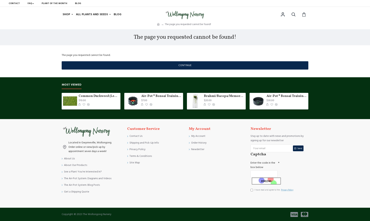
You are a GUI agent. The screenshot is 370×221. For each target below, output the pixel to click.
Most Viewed (72, 85)
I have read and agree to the (273, 189)
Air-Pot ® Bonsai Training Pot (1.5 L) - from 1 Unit (161, 96)
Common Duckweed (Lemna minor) (99, 96)
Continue (185, 65)
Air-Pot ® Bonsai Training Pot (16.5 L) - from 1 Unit (287, 96)
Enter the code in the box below (263, 165)
